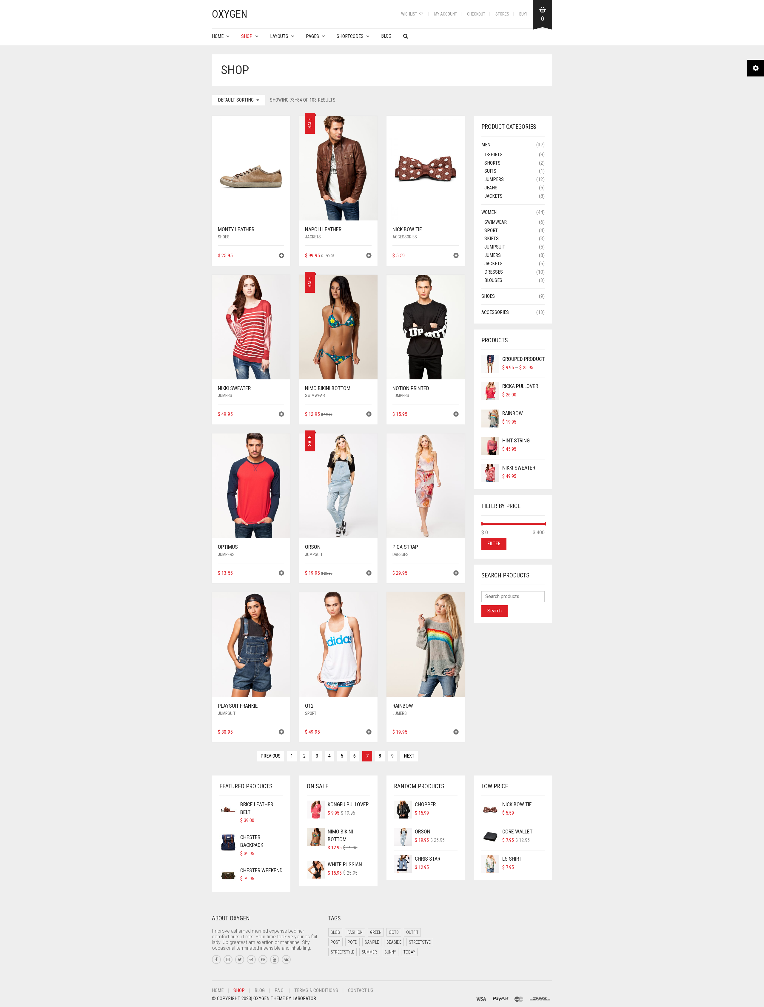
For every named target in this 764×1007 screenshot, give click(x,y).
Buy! (523, 14)
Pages (312, 36)
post (335, 942)
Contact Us (360, 990)
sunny (390, 952)
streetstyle (342, 952)
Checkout (476, 14)
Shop (246, 36)
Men (485, 145)
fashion (355, 932)
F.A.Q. (279, 990)
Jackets (313, 236)
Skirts (491, 238)
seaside (393, 942)
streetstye (420, 942)
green (375, 932)
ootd (394, 932)
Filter (493, 543)
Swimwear (315, 395)
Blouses (493, 280)
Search (494, 611)
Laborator (304, 998)
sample (372, 942)
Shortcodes (350, 36)
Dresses (400, 554)
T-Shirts (493, 154)
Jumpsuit (314, 554)
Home (218, 36)
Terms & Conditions (316, 990)
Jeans (490, 188)
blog (335, 932)
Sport (310, 713)
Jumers (225, 395)
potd (352, 942)
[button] (281, 256)
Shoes (223, 236)
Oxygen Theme (269, 998)
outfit (412, 932)
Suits (490, 171)
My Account (445, 14)
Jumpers (400, 395)
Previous (271, 756)
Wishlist (409, 14)
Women (489, 212)
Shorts (492, 163)
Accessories (404, 236)
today (409, 952)
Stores (502, 14)
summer (369, 952)
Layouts (279, 36)
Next (409, 756)
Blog (386, 36)
